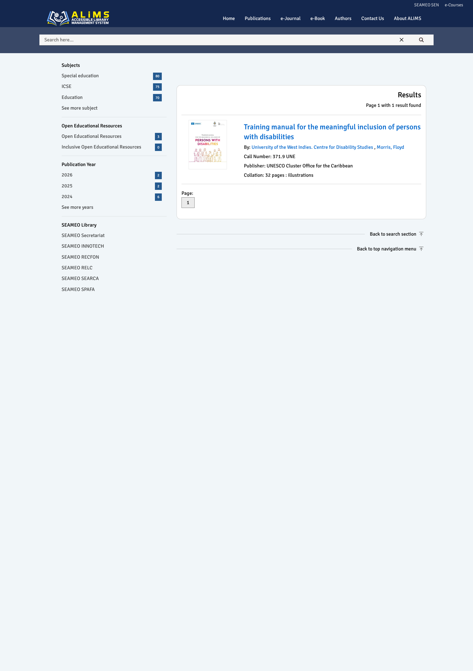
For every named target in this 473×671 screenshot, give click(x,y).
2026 (110, 175)
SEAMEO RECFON (80, 257)
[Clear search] (401, 40)
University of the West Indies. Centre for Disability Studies (313, 147)
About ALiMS (407, 18)
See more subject (79, 108)
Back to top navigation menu (386, 249)
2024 (110, 196)
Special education (110, 76)
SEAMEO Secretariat (83, 235)
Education (110, 97)
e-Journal (291, 18)
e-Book (317, 18)
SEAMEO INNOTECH (83, 246)
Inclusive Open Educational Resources (110, 147)
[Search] (421, 40)
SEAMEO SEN (426, 5)
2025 (110, 186)
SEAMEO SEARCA (80, 278)
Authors (343, 18)
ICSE (110, 86)
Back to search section (393, 234)
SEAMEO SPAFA (78, 289)
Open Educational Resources (110, 136)
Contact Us (372, 18)
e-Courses (454, 5)
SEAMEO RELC (77, 268)
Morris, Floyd (390, 147)
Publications (258, 18)
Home (229, 18)
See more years (77, 207)
